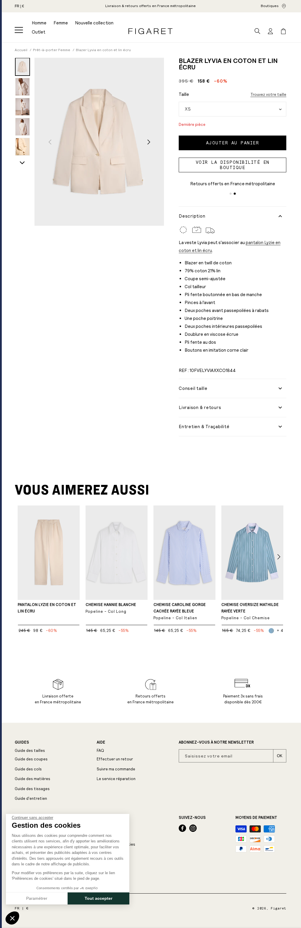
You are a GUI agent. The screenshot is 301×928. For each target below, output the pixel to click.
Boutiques (270, 6)
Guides (22, 742)
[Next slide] (22, 162)
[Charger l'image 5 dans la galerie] (22, 147)
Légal (103, 817)
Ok (279, 756)
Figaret (278, 908)
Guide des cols (28, 769)
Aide (101, 742)
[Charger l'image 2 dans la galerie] (22, 87)
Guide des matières (32, 778)
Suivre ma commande (116, 769)
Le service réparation (116, 778)
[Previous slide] (49, 142)
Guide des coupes (31, 759)
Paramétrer (36, 898)
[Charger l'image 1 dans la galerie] (22, 67)
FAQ (100, 750)
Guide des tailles (30, 750)
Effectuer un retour (115, 759)
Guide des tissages (32, 788)
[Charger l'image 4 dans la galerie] (22, 127)
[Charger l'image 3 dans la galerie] (22, 107)
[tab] (231, 194)
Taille (184, 94)
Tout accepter (98, 898)
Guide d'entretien (31, 798)
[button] (18, 30)
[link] (150, 6)
